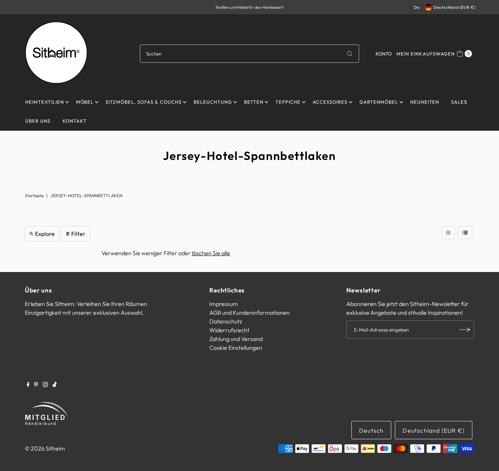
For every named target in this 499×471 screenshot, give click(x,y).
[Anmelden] (465, 330)
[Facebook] (28, 384)
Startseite (34, 195)
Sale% (459, 102)
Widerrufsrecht (229, 330)
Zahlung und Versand (236, 338)
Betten (254, 102)
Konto (384, 54)
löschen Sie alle (211, 253)
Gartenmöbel (378, 102)
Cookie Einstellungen (235, 347)
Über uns (37, 121)
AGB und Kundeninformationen (249, 312)
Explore (45, 233)
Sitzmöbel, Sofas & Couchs (143, 102)
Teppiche (288, 102)
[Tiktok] (55, 384)
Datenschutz (225, 321)
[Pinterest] (36, 384)
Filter (78, 233)
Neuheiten (424, 102)
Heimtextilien (44, 102)
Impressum (223, 303)
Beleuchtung (213, 102)
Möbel (85, 102)
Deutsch (371, 430)
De (417, 7)
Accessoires (330, 102)
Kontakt (74, 121)
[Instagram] (45, 384)
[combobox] (249, 54)
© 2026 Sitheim (45, 448)
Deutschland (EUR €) (455, 7)
